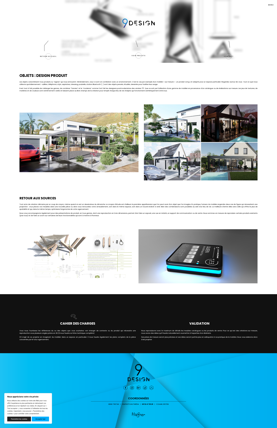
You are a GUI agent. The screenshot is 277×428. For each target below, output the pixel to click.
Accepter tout (40, 419)
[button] (48, 56)
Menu (271, 5)
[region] (28, 408)
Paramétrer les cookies (19, 419)
